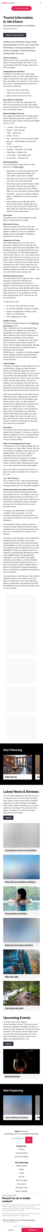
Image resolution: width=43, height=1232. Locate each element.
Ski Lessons (21, 1184)
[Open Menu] (40, 3)
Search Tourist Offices (15, 35)
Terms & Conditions (21, 1157)
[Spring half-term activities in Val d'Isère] (21, 870)
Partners (21, 1149)
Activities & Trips (21, 1188)
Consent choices (21, 1153)
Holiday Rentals (21, 1166)
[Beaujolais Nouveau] (21, 1064)
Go (29, 1140)
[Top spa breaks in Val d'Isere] (21, 901)
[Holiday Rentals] (17, 767)
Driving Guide (19, 167)
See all (7, 818)
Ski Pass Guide (21, 1180)
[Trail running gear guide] (21, 996)
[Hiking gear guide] (21, 964)
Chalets (21, 1169)
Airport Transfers (22, 1191)
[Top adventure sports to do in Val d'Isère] (21, 838)
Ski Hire (21, 1177)
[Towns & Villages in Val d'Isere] (17, 1107)
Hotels (21, 1173)
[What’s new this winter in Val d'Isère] (21, 933)
